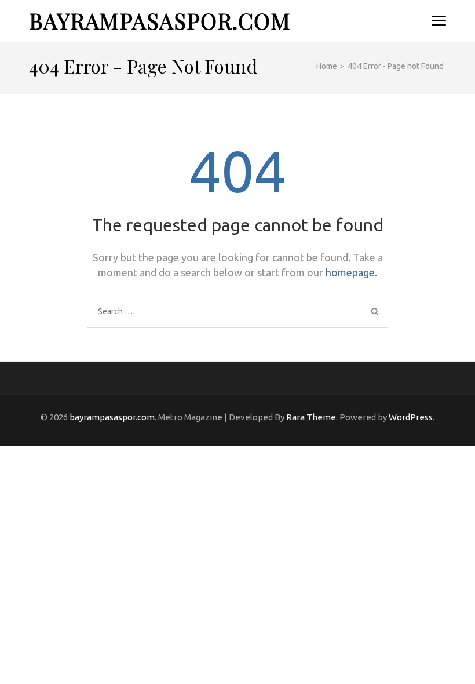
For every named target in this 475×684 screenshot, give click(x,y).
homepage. (351, 272)
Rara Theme (311, 417)
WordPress (411, 417)
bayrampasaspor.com (160, 20)
